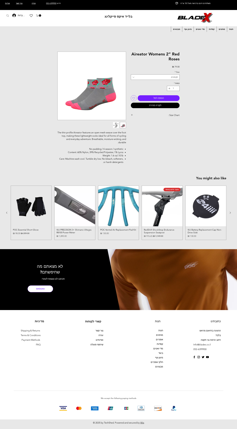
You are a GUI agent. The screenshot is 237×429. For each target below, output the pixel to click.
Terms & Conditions (31, 335)
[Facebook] (194, 357)
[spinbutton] (173, 88)
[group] (118, 212)
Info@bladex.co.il (202, 344)
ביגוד (160, 353)
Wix (142, 422)
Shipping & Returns (30, 330)
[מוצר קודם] (230, 212)
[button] (39, 15)
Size (177, 72)
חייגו (53, 3)
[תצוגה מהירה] (206, 206)
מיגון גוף (159, 357)
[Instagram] (198, 357)
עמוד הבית (175, 41)
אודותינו (99, 340)
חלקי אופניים (157, 362)
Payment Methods (31, 340)
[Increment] (169, 88)
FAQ (38, 344)
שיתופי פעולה (96, 344)
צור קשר (99, 330)
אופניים (159, 339)
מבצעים (159, 366)
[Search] (7, 15)
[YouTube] (207, 357)
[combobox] (155, 77)
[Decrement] (177, 88)
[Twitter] (203, 357)
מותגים (159, 335)
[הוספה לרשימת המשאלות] (134, 98)
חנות (160, 330)
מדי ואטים (158, 348)
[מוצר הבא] (6, 212)
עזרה (100, 335)
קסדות (160, 344)
